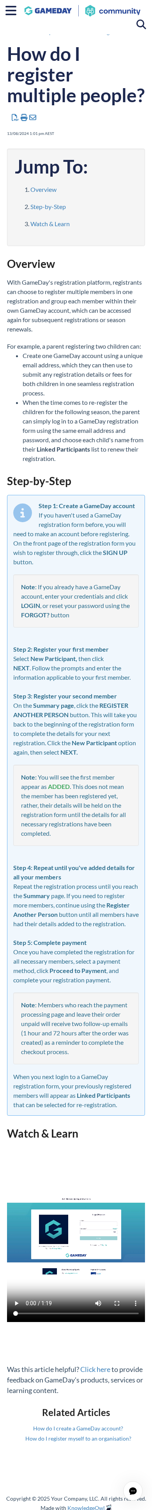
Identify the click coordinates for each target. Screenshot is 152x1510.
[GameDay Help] (82, 7)
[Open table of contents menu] (13, 9)
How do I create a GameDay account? (78, 1428)
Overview (43, 189)
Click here (95, 1369)
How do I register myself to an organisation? (78, 1438)
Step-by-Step (48, 206)
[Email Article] (32, 117)
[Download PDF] (15, 117)
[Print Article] (24, 117)
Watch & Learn (50, 223)
